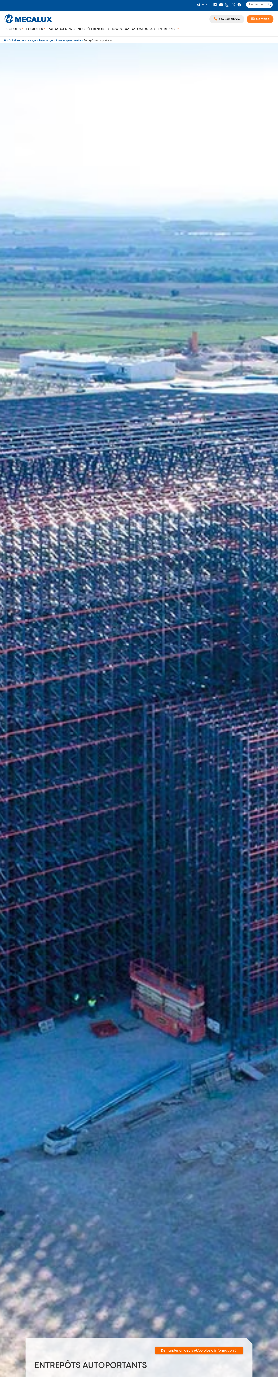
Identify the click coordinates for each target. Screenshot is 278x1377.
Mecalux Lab (143, 29)
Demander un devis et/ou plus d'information (197, 1350)
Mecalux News (62, 29)
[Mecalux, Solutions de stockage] (28, 23)
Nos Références (92, 29)
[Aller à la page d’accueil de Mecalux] (5, 40)
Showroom (118, 29)
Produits (13, 29)
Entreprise (167, 29)
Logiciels (35, 29)
